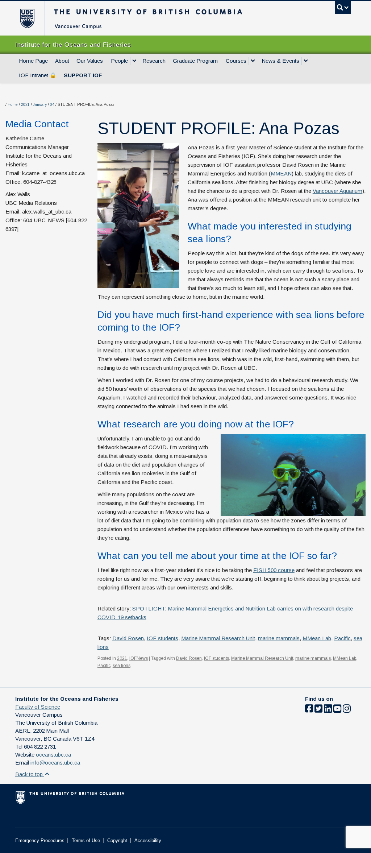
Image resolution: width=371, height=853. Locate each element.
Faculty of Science (37, 707)
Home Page (33, 61)
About (62, 61)
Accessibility (147, 840)
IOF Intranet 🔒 (38, 75)
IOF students (162, 638)
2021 (25, 105)
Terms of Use (86, 840)
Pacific (342, 638)
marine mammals (279, 638)
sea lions (121, 665)
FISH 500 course (274, 570)
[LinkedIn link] (328, 710)
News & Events (280, 61)
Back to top (29, 774)
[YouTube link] (337, 710)
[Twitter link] (318, 710)
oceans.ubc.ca (53, 754)
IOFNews (138, 658)
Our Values (89, 61)
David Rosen (128, 638)
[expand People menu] (134, 61)
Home (13, 105)
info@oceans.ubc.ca (55, 762)
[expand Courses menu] (253, 61)
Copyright (117, 840)
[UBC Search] (343, 7)
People (119, 61)
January (40, 105)
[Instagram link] (347, 710)
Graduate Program (195, 61)
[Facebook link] (309, 710)
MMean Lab (317, 638)
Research (154, 61)
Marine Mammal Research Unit (218, 638)
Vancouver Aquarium (337, 191)
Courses (236, 61)
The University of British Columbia (32, 18)
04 (52, 105)
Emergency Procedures (39, 840)
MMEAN (281, 173)
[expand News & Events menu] (305, 61)
